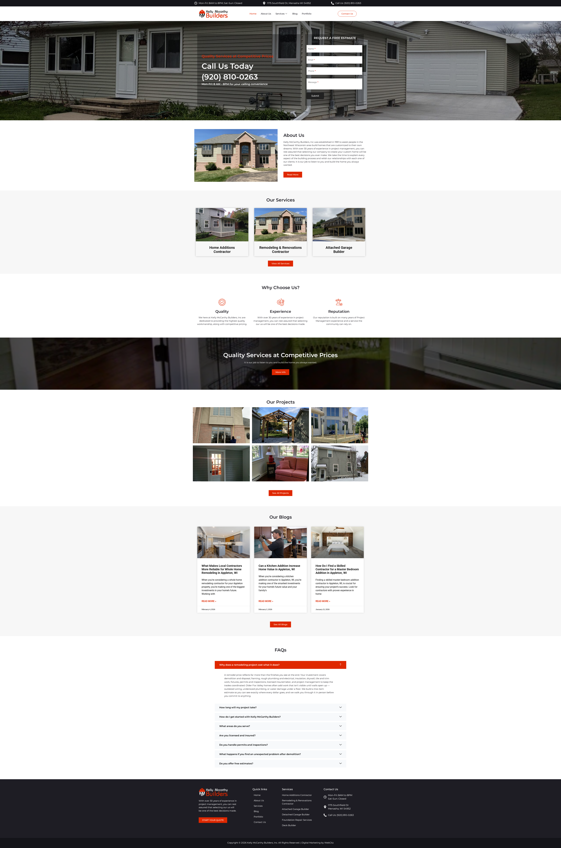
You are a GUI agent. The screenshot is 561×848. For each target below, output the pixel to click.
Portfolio (306, 13)
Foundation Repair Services (297, 820)
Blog (294, 13)
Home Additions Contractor (222, 250)
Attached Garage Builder (339, 250)
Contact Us (260, 822)
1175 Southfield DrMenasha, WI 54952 (339, 807)
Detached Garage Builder (296, 814)
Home (253, 13)
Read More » (209, 601)
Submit (315, 95)
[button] (280, 665)
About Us (266, 13)
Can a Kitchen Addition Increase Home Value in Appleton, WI (279, 567)
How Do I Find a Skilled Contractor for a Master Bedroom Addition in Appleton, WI (337, 569)
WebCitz (329, 842)
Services (280, 13)
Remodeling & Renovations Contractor (280, 250)
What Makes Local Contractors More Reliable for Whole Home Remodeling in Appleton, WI (222, 569)
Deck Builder (289, 825)
